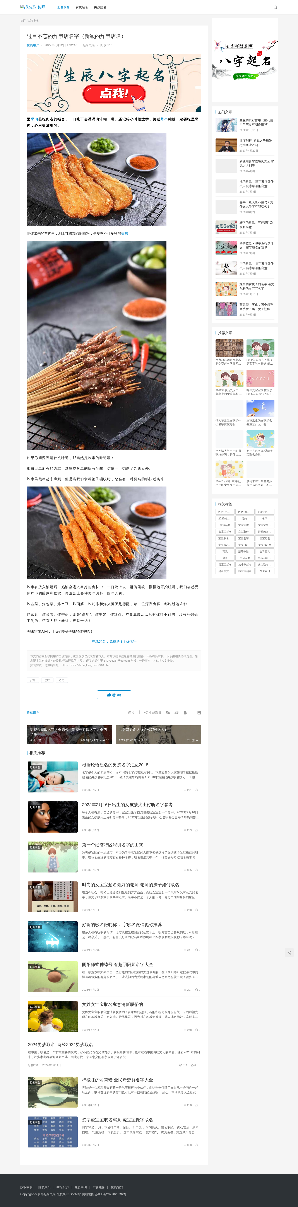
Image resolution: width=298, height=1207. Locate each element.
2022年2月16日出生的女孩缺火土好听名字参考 (127, 804)
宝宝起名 (265, 538)
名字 (264, 518)
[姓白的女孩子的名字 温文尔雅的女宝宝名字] (226, 284)
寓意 (225, 551)
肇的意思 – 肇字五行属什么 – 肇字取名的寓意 (257, 245)
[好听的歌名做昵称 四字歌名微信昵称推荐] (53, 936)
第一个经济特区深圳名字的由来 (112, 845)
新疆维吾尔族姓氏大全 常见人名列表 (257, 163)
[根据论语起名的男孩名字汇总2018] (53, 776)
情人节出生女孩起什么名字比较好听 (228, 422)
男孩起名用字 (266, 558)
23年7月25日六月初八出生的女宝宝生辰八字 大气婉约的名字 (229, 483)
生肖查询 (265, 551)
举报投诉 (63, 1187)
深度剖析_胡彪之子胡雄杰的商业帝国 (256, 142)
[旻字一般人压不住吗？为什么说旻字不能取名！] (226, 202)
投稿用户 (33, 45)
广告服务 (99, 1187)
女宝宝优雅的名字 (246, 525)
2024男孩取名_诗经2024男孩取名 (60, 1044)
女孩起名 (82, 7)
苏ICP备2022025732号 (111, 1194)
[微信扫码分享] (168, 712)
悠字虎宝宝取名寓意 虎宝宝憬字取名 (117, 1120)
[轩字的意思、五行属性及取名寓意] (226, 223)
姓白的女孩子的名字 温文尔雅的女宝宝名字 (257, 286)
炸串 (164, 118)
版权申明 (26, 1187)
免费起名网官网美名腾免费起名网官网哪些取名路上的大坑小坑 (228, 361)
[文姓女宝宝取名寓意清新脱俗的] (53, 1016)
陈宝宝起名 (245, 571)
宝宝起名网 (264, 544)
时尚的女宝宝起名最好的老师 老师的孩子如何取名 (130, 884)
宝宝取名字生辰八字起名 (226, 538)
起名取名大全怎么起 (266, 564)
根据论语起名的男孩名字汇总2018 (115, 764)
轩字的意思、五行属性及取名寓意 (256, 224)
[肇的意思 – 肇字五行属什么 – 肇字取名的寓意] (226, 243)
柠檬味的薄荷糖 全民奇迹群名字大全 (117, 1080)
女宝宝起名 (225, 531)
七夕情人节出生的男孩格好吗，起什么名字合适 (228, 452)
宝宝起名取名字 (226, 544)
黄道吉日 (265, 571)
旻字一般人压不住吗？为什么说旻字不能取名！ (256, 204)
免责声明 (81, 1187)
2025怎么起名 (226, 512)
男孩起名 (100, 7)
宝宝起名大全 (246, 544)
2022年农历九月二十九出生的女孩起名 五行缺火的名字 (229, 392)
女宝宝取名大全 (266, 525)
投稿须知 (117, 1187)
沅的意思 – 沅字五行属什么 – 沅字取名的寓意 (257, 183)
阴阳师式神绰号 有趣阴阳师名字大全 (117, 964)
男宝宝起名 (225, 564)
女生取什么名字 (246, 531)
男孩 (225, 558)
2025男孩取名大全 (246, 512)
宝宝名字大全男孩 (246, 538)
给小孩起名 (245, 564)
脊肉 (34, 118)
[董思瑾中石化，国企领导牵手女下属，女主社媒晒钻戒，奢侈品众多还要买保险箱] (226, 305)
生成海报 (154, 712)
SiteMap (75, 1194)
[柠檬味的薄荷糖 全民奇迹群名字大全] (53, 1092)
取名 (245, 518)
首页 (23, 20)
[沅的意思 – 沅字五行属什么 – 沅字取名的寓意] (226, 182)
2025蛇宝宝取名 (266, 512)
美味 (124, 233)
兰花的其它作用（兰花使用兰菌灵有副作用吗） (256, 122)
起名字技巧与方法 (226, 571)
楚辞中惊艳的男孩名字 (246, 551)
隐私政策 (44, 1187)
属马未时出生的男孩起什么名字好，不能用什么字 (259, 483)
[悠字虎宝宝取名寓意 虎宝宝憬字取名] (53, 1132)
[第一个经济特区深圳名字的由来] (53, 857)
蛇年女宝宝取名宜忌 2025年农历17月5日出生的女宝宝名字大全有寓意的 (260, 392)
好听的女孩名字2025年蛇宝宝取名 (266, 531)
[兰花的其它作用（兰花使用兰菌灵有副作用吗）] (226, 120)
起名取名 (63, 7)
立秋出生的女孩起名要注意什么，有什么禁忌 (259, 422)
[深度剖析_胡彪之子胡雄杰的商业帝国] (226, 141)
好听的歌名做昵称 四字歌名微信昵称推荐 (122, 924)
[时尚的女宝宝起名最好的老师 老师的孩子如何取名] (53, 896)
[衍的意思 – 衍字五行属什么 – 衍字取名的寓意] (226, 264)
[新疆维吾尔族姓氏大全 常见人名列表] (226, 161)
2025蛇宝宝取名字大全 (226, 518)
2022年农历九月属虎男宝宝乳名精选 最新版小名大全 (260, 361)
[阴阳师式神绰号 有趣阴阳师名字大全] (53, 976)
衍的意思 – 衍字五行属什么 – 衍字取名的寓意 (257, 265)
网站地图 (88, 1194)
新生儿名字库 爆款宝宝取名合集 (260, 452)
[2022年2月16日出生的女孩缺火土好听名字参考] (53, 816)
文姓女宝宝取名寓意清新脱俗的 (112, 1004)
